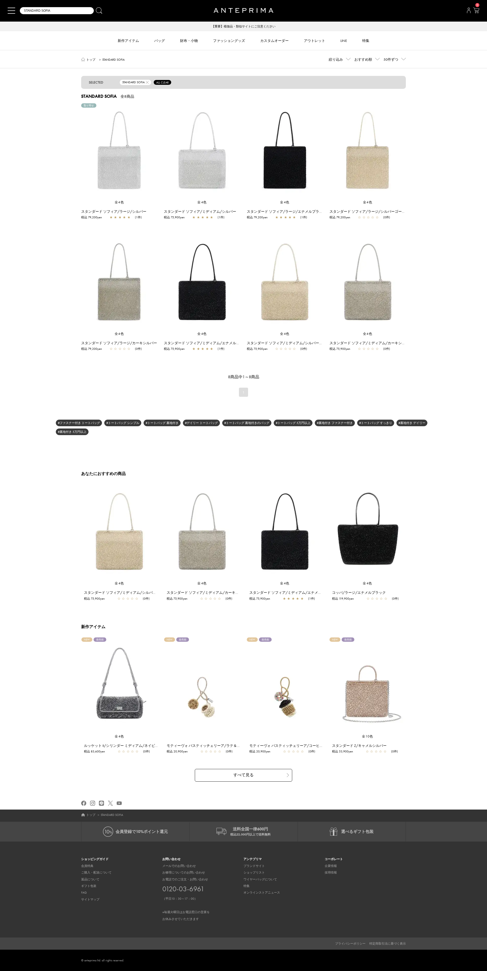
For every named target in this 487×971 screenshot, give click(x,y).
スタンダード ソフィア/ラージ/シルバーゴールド (369, 211)
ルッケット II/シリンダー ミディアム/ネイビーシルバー (128, 745)
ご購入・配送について (96, 872)
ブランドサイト (254, 866)
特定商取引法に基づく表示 (387, 944)
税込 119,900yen (343, 599)
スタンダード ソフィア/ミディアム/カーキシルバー (370, 343)
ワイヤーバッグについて (260, 879)
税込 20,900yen (177, 751)
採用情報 (331, 872)
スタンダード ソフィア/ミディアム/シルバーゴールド (290, 343)
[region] (119, 151)
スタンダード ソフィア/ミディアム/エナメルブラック (207, 343)
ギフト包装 (88, 886)
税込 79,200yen (91, 217)
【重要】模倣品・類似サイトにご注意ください (243, 26)
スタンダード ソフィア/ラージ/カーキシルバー (119, 343)
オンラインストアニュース (262, 893)
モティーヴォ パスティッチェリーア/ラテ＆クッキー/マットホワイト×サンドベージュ (236, 745)
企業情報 (331, 866)
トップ (90, 60)
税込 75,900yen (174, 217)
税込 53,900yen (342, 751)
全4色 (119, 202)
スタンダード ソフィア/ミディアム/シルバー (200, 211)
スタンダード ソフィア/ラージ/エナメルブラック (286, 211)
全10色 (367, 736)
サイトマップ (90, 899)
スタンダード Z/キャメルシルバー (359, 745)
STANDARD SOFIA (113, 60)
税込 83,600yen (94, 751)
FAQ (84, 893)
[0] (476, 12)
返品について (90, 879)
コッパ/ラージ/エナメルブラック (359, 592)
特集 (247, 886)
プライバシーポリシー (350, 944)
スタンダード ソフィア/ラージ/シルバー (113, 211)
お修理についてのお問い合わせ (183, 872)
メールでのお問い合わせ (179, 866)
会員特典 (87, 866)
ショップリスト (254, 872)
